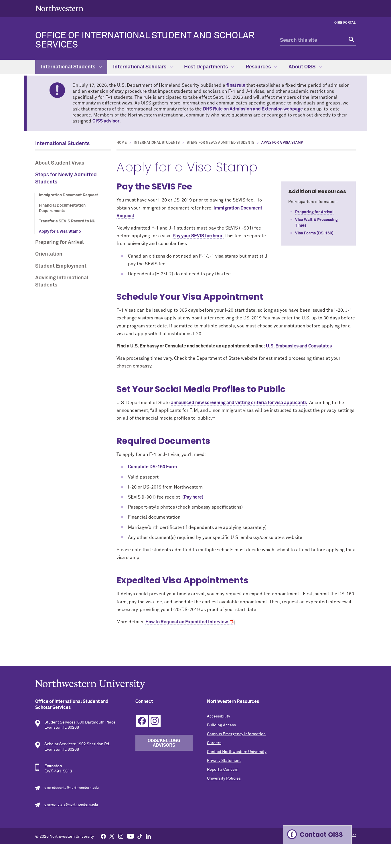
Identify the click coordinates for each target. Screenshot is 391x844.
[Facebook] (103, 836)
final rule (235, 85)
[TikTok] (139, 836)
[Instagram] (120, 836)
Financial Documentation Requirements (62, 208)
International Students (68, 67)
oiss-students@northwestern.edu (71, 788)
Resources (259, 67)
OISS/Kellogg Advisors (164, 743)
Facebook (142, 721)
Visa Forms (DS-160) (314, 233)
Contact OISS (321, 834)
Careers (214, 743)
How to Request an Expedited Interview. (187, 622)
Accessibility (218, 716)
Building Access (221, 725)
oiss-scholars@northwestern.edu (71, 805)
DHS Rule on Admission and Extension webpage (253, 109)
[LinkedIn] (148, 836)
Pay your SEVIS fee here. (198, 236)
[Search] (351, 40)
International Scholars (140, 67)
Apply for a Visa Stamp (60, 232)
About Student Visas (59, 163)
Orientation (48, 254)
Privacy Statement (224, 761)
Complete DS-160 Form (152, 467)
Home (121, 143)
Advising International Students (61, 281)
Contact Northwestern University (236, 752)
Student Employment (60, 266)
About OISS (303, 67)
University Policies (224, 778)
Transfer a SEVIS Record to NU (67, 221)
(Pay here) (192, 497)
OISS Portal (345, 23)
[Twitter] (111, 836)
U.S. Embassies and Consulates (299, 346)
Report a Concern (222, 770)
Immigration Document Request (68, 195)
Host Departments (206, 67)
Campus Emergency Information (236, 734)
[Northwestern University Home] (59, 8)
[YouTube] (130, 836)
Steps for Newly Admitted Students (66, 178)
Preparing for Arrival (59, 242)
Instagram (155, 721)
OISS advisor (105, 121)
